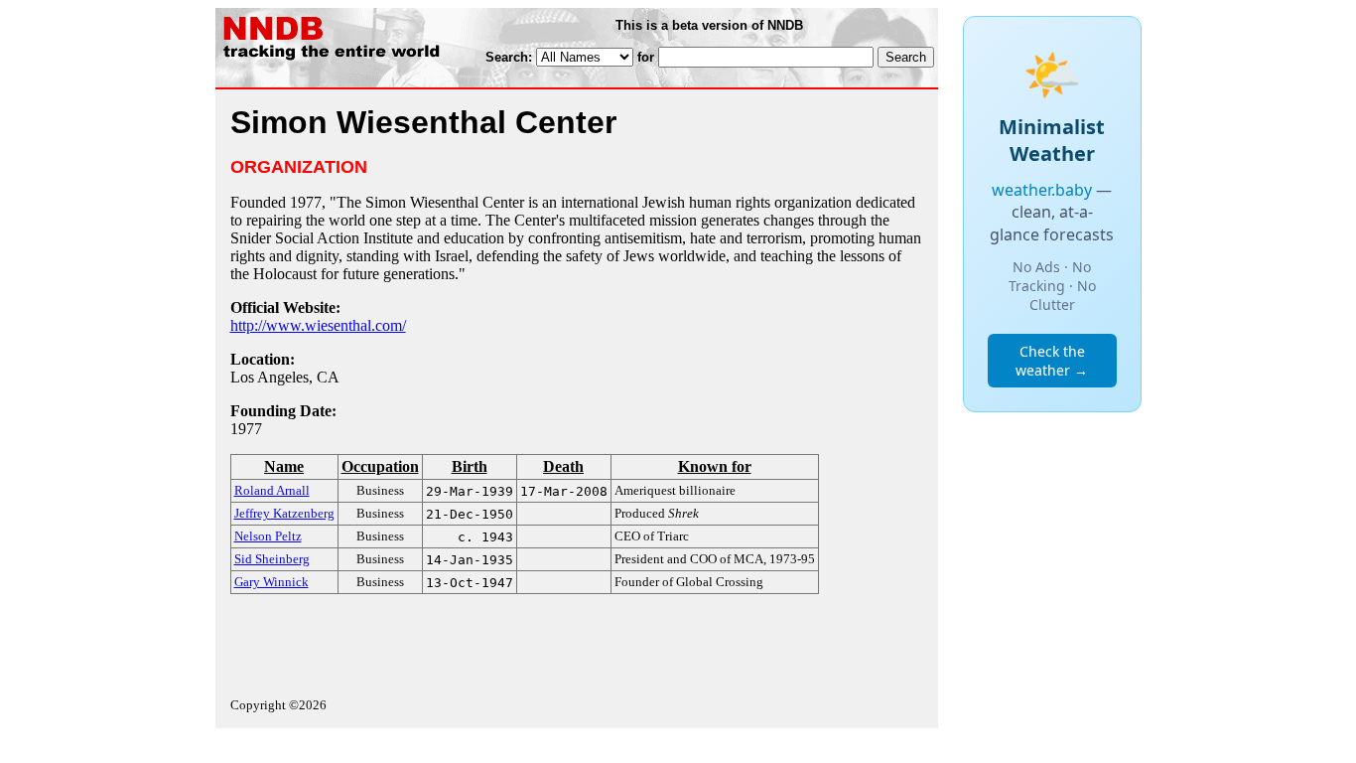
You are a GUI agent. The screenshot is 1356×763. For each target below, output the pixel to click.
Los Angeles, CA (284, 377)
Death (563, 466)
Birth (469, 466)
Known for (714, 466)
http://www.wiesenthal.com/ (318, 325)
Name (284, 466)
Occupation (380, 466)
